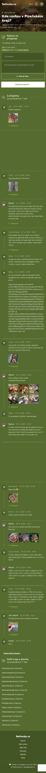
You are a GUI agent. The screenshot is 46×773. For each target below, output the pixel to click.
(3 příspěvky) (14, 681)
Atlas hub (23, 748)
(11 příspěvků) (12, 686)
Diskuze (23, 754)
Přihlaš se (5, 50)
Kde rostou (23, 744)
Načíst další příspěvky (12, 653)
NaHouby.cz (9, 4)
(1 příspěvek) (14, 690)
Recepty (23, 751)
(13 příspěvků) (13, 712)
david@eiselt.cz (29, 767)
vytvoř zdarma (23, 50)
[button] (36, 4)
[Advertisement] (23, 150)
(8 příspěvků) (13, 673)
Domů (23, 741)
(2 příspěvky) (12, 668)
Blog (23, 758)
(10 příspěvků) (12, 716)
